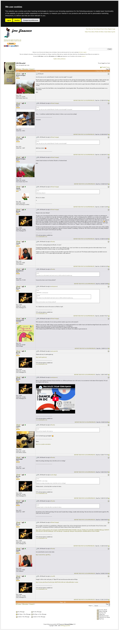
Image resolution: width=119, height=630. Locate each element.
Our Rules (101, 31)
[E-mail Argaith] (19, 186)
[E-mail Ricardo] (19, 209)
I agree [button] (9, 20)
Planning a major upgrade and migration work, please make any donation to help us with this (12, 40)
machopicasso (54, 286)
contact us (83, 56)
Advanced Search (100, 29)
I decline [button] (17, 20)
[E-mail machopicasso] (19, 269)
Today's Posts (88, 31)
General (31, 69)
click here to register (82, 52)
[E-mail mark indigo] (19, 137)
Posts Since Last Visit (91, 29)
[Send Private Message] (21, 73)
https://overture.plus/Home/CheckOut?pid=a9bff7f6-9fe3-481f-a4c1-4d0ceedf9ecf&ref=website (57, 582)
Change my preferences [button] (30, 20)
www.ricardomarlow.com (41, 236)
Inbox (93, 31)
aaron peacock (54, 351)
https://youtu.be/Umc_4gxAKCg (43, 554)
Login (113, 29)
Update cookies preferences (59, 58)
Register (110, 29)
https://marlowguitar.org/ (41, 357)
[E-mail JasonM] (19, 241)
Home (106, 29)
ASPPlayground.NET (65, 625)
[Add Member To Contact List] (23, 73)
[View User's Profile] (17, 73)
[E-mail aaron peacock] (19, 318)
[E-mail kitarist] (19, 103)
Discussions (25, 69)
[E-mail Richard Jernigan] (19, 73)
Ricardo (52, 241)
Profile (96, 31)
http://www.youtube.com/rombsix (43, 444)
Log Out (113, 31)
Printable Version (106, 67)
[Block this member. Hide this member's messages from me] (25, 73)
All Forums (18, 69)
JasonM (52, 576)
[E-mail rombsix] (19, 424)
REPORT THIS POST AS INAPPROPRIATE (84, 100)
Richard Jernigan (54, 103)
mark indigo (53, 474)
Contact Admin (107, 31)
